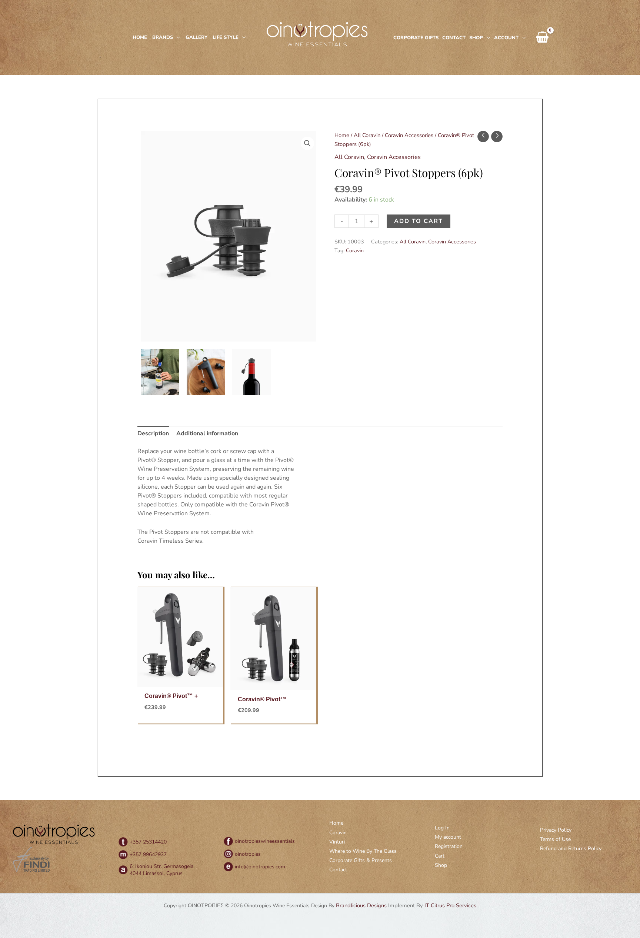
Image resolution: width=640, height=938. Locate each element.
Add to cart (418, 221)
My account (448, 837)
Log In (442, 827)
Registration (449, 846)
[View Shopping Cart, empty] (542, 37)
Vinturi (337, 841)
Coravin (355, 250)
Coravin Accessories (409, 135)
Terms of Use (555, 839)
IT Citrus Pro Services (450, 905)
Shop (441, 865)
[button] (307, 143)
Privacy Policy (555, 830)
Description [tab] (153, 433)
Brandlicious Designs (361, 905)
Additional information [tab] (207, 433)
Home (341, 135)
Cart (439, 855)
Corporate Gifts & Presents (360, 860)
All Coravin (367, 135)
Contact (338, 869)
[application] (176, 37)
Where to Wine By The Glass (363, 851)
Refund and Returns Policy (570, 848)
